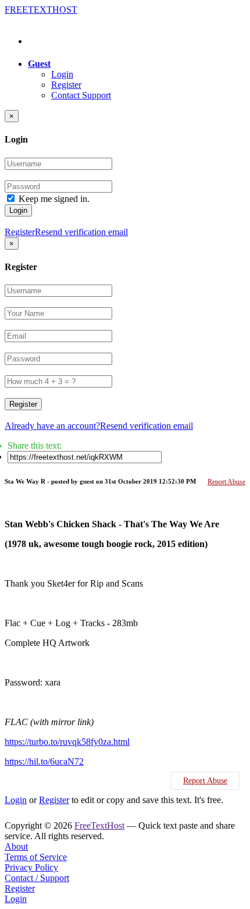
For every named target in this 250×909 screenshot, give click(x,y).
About (16, 846)
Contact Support (81, 95)
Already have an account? (52, 426)
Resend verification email (81, 232)
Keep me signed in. (54, 199)
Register (66, 85)
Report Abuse (226, 482)
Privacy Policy (31, 867)
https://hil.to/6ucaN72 (44, 761)
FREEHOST (41, 10)
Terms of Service (36, 857)
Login (62, 74)
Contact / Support (37, 878)
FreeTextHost (99, 825)
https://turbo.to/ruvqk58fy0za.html (67, 742)
